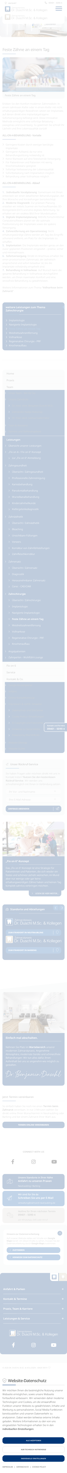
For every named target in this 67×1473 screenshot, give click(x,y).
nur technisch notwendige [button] (33, 1449)
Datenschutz (22, 1467)
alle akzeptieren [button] (33, 1440)
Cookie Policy (39, 1467)
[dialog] (33, 1423)
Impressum (7, 1467)
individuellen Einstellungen (18, 1429)
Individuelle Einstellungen (33, 1458)
